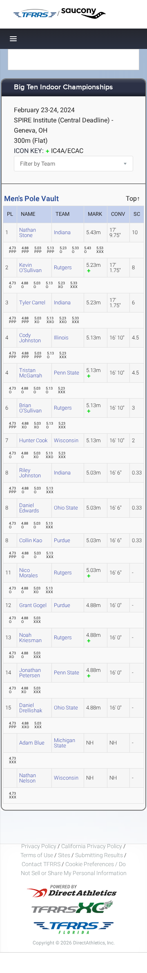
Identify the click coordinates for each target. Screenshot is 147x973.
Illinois (61, 338)
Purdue (62, 540)
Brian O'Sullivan (30, 408)
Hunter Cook (33, 440)
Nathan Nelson (27, 778)
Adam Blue (32, 743)
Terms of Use (36, 855)
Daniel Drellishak (30, 708)
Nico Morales (28, 572)
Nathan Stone (27, 232)
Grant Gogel (33, 605)
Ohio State (66, 508)
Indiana (62, 232)
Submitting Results (99, 855)
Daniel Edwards (29, 508)
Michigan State (64, 743)
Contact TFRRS (42, 864)
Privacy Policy (38, 846)
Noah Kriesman (30, 637)
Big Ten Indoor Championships (63, 87)
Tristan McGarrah (30, 373)
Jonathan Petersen (30, 672)
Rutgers (63, 267)
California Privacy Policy (91, 846)
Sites (64, 855)
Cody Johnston (30, 338)
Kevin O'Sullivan (30, 267)
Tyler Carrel (32, 302)
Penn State (66, 373)
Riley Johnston (30, 473)
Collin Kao (30, 540)
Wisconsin (66, 440)
